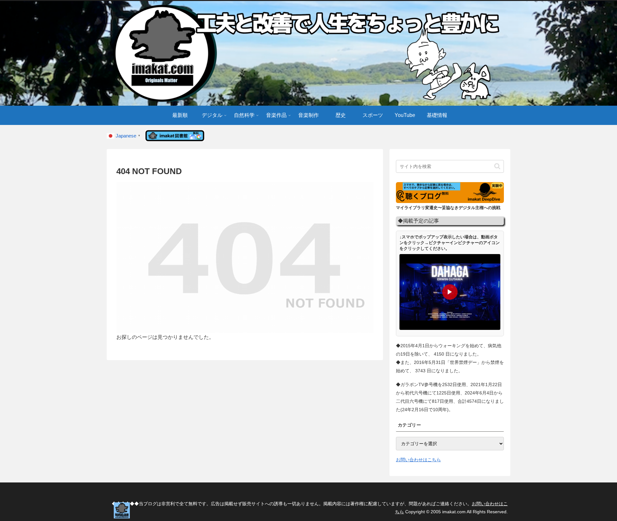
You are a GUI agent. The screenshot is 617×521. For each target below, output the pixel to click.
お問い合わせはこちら (418, 459)
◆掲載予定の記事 (418, 220)
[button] (497, 166)
